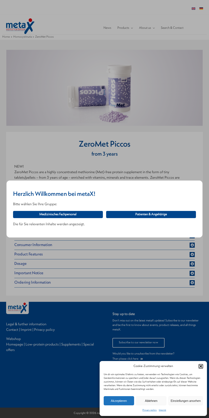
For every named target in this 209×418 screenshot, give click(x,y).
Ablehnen (151, 400)
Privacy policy (149, 410)
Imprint (162, 410)
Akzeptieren (119, 400)
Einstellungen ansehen (186, 400)
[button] (201, 366)
